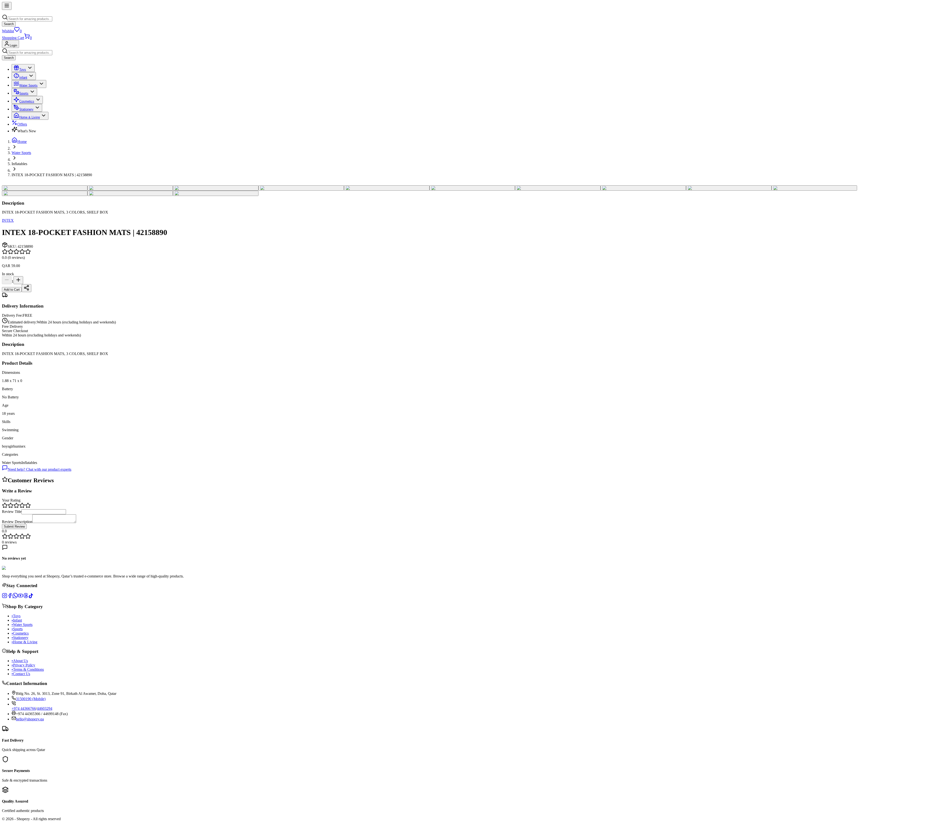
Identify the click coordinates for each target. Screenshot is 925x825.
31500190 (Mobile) (31, 699)
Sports (23, 93)
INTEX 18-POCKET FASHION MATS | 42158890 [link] (52, 175)
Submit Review (14, 526)
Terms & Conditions (28, 669)
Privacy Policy (23, 665)
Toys (22, 69)
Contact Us (21, 674)
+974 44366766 (24, 708)
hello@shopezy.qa (30, 719)
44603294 (44, 708)
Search (9, 24)
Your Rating (11, 500)
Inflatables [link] (19, 164)
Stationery (26, 109)
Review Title (11, 512)
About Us (20, 661)
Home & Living (29, 117)
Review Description (17, 522)
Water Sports (28, 85)
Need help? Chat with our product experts (39, 469)
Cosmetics (26, 101)
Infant (23, 77)
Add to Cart (12, 289)
